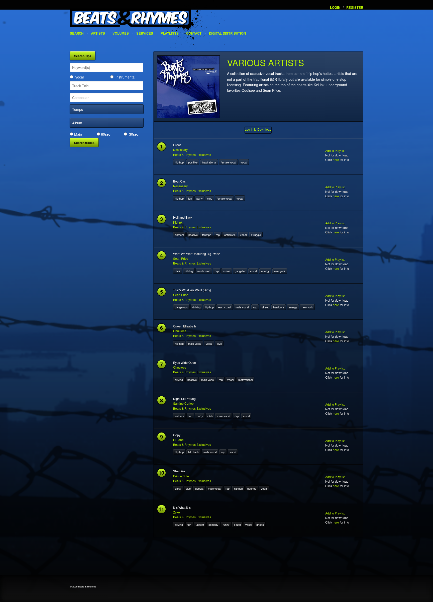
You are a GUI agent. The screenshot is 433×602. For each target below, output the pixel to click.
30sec (134, 134)
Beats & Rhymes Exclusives (192, 154)
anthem (179, 235)
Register (354, 7)
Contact (193, 33)
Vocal (79, 76)
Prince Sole (181, 476)
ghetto (260, 525)
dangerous (181, 307)
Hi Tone (178, 440)
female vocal (228, 162)
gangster (240, 271)
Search (76, 33)
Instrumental (125, 76)
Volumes (121, 33)
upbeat (199, 488)
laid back (193, 452)
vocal (244, 162)
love (219, 343)
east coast (203, 271)
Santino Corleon (184, 403)
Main (78, 134)
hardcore (278, 307)
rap (218, 235)
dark (177, 271)
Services (144, 33)
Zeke (176, 512)
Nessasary (180, 149)
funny (226, 525)
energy (265, 271)
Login (335, 7)
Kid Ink (177, 222)
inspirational (209, 162)
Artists (98, 33)
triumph (206, 235)
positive (192, 162)
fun (190, 198)
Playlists (170, 33)
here (336, 159)
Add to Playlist (335, 150)
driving (189, 271)
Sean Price (180, 258)
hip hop (179, 162)
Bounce (251, 488)
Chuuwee (179, 331)
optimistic (230, 235)
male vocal (242, 307)
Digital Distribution (227, 33)
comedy (213, 525)
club (209, 198)
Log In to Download (258, 129)
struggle (256, 235)
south (237, 525)
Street (226, 271)
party (199, 198)
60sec (106, 134)
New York (279, 271)
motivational (245, 380)
